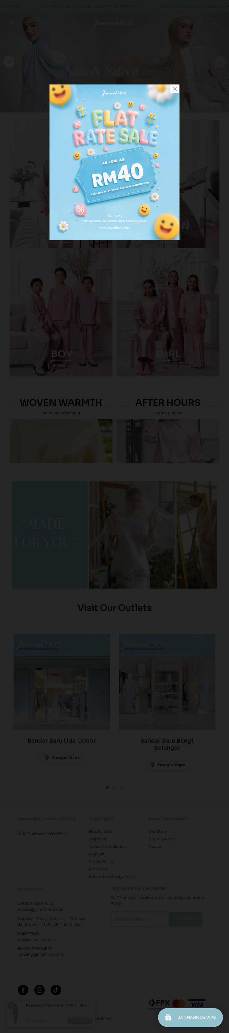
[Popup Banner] (114, 238)
